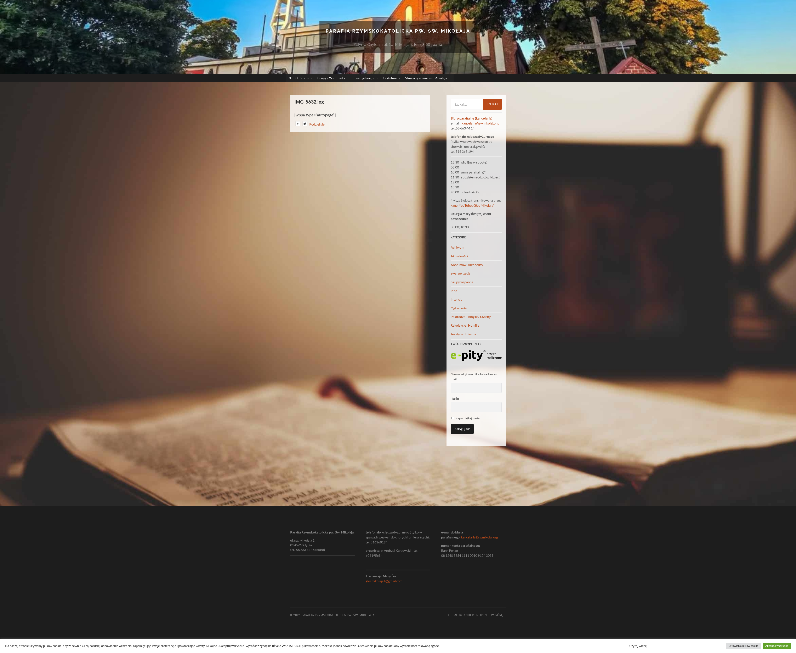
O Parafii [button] (302, 78)
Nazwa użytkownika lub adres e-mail (474, 376)
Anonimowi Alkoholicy (467, 265)
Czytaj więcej (638, 646)
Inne (454, 291)
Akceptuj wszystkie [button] (776, 645)
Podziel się (317, 124)
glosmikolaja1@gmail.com (384, 581)
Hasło (455, 398)
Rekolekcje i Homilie (465, 325)
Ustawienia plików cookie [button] (743, 645)
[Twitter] (304, 124)
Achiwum (457, 247)
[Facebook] (297, 124)
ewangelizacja (460, 273)
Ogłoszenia (459, 308)
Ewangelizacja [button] (364, 78)
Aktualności (459, 256)
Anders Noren (475, 615)
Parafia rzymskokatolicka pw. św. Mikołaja (398, 31)
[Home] (289, 78)
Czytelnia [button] (390, 78)
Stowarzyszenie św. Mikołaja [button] (426, 78)
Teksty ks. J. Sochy (463, 334)
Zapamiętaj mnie (467, 418)
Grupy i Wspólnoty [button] (331, 78)
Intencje (456, 299)
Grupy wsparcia (462, 282)
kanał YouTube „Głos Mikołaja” (472, 205)
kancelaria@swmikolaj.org (480, 123)
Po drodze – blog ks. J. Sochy (471, 317)
